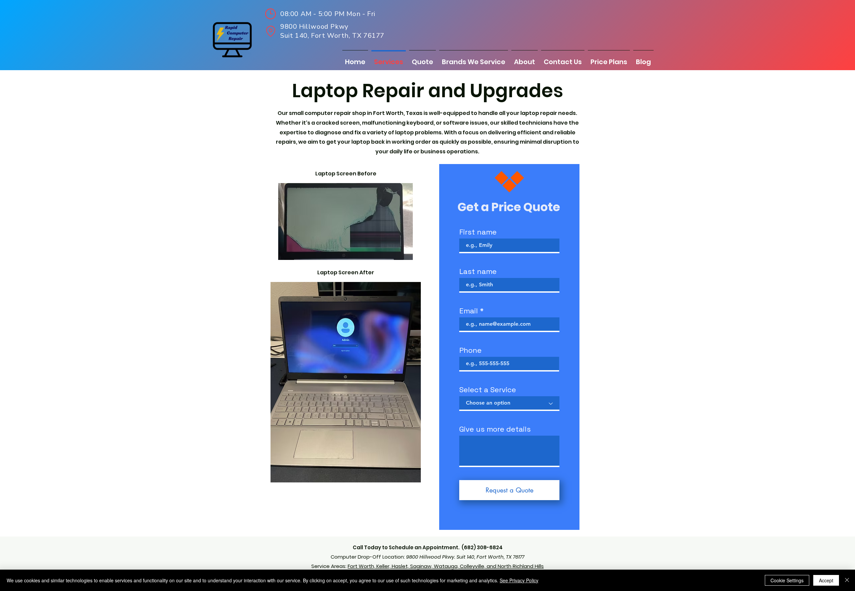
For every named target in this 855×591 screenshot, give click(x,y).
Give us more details (495, 429)
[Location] (270, 31)
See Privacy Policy (519, 580)
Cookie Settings (787, 580)
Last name (478, 271)
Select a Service (487, 389)
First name (478, 232)
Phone (470, 350)
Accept (826, 580)
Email (468, 310)
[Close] (847, 580)
